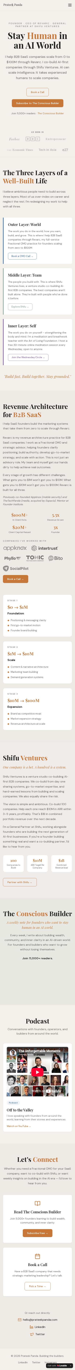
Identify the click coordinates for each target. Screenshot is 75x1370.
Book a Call (37, 92)
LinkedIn (40, 1327)
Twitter (40, 1334)
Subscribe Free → (37, 1233)
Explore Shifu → (20, 306)
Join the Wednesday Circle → (28, 357)
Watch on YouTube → (19, 1126)
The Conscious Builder (51, 113)
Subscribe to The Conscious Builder (37, 103)
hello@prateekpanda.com (40, 1320)
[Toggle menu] (70, 5)
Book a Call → (15, 579)
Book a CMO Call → (22, 256)
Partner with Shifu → (19, 882)
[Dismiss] (70, 1365)
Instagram (51, 1362)
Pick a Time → (37, 1286)
